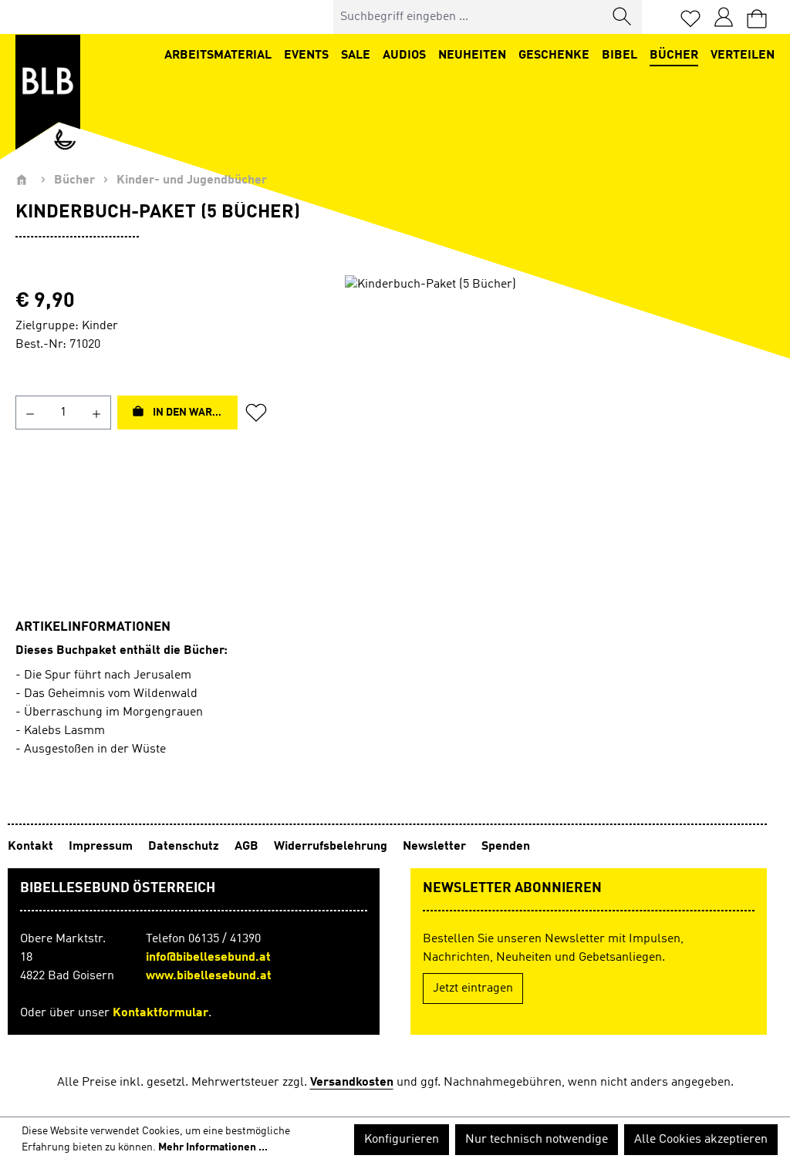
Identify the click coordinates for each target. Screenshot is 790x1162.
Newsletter (436, 846)
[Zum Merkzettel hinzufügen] (261, 412)
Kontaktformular (160, 1013)
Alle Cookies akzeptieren (701, 1139)
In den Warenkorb (194, 412)
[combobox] (468, 17)
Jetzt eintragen (473, 988)
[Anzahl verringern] (29, 412)
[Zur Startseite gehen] (47, 92)
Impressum (102, 846)
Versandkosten (351, 1082)
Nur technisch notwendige (536, 1139)
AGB (248, 846)
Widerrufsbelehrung (332, 846)
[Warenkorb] (756, 17)
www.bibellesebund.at (209, 976)
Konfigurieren (401, 1139)
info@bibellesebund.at (208, 957)
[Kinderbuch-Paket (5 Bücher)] (560, 441)
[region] (559, 441)
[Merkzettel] (690, 17)
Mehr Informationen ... (213, 1147)
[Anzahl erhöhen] (97, 412)
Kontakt (32, 846)
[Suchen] (622, 17)
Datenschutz (185, 846)
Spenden (505, 846)
